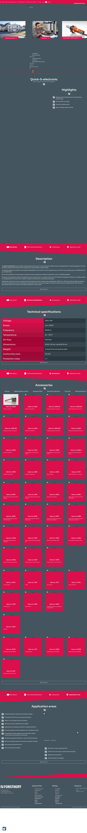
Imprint (31, 65)
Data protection (33, 66)
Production (34, 60)
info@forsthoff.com (79, 3)
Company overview (36, 58)
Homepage (57, 788)
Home (31, 7)
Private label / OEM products (38, 61)
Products (57, 790)
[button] (56, 5)
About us (32, 56)
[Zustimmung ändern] (4, 828)
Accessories (35, 53)
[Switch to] (57, 68)
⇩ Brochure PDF (58, 795)
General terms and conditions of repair (39, 790)
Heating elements (36, 55)
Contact (31, 63)
